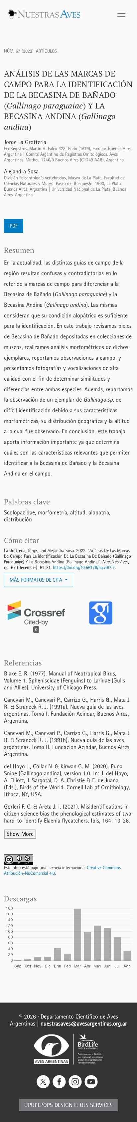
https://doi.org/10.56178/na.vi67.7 (84, 567)
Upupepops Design (48, 1105)
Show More (20, 834)
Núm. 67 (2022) (19, 51)
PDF (14, 226)
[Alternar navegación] (121, 13)
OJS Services (96, 1105)
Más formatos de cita (37, 580)
